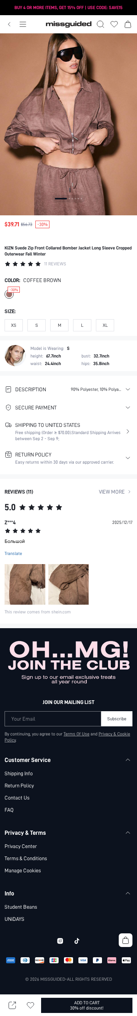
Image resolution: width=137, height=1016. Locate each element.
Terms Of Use (76, 734)
